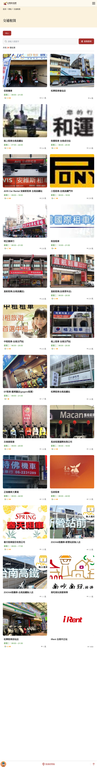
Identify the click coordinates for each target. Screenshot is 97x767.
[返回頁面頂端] (93, 764)
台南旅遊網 (10, 3)
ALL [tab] (7, 33)
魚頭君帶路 (50, 764)
